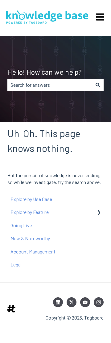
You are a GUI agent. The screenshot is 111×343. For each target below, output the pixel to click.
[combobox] (49, 85)
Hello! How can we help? (44, 72)
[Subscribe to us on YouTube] (85, 302)
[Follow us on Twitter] (71, 302)
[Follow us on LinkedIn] (58, 302)
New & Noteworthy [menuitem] (30, 238)
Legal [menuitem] (16, 264)
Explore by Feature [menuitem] (29, 212)
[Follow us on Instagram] (99, 302)
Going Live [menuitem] (21, 225)
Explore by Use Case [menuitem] (31, 199)
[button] (99, 212)
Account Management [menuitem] (33, 251)
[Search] (98, 85)
